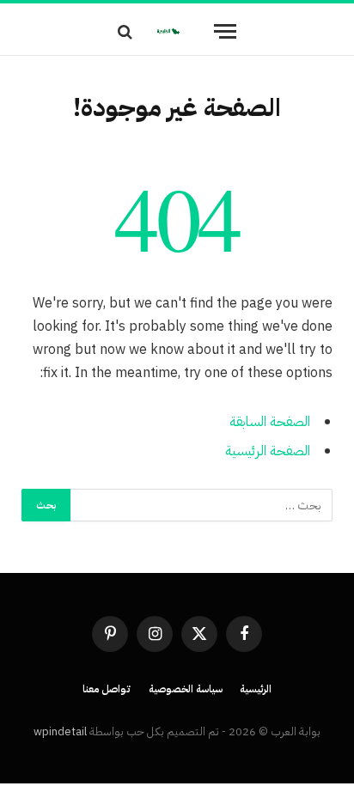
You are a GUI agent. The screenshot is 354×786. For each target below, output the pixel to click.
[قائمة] (225, 31)
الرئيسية (256, 689)
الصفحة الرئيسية (267, 451)
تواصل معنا (106, 689)
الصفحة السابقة (269, 421)
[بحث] (127, 31)
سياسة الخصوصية (186, 689)
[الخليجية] (168, 31)
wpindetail (60, 731)
